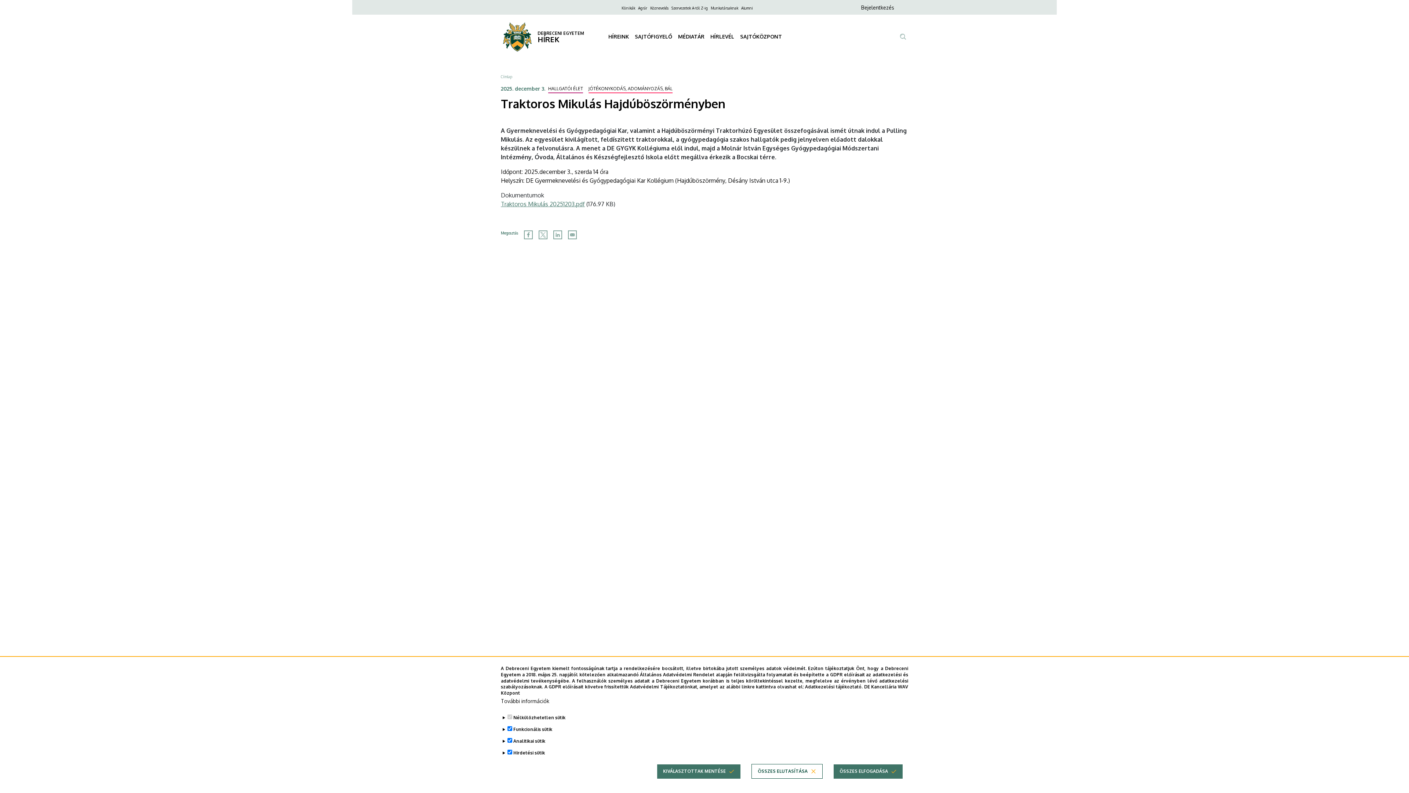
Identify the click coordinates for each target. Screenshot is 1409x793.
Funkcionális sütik (532, 729)
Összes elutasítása (783, 771)
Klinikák (628, 8)
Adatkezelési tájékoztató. (834, 687)
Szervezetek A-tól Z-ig (689, 8)
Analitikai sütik (529, 741)
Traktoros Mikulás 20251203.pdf (543, 204)
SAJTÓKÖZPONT (761, 36)
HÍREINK (618, 36)
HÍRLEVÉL (722, 36)
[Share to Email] (572, 234)
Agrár (642, 8)
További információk (525, 701)
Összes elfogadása (864, 771)
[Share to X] (543, 234)
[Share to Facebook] (528, 234)
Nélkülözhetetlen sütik (539, 717)
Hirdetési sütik (529, 753)
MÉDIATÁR (691, 36)
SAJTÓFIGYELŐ (653, 36)
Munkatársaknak (724, 8)
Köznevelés (659, 8)
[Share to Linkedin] (557, 234)
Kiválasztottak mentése (694, 771)
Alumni (747, 8)
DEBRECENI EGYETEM (561, 33)
